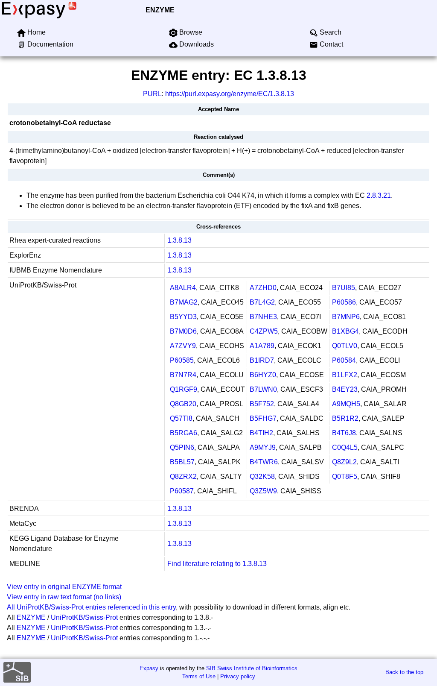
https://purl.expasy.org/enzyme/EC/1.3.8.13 (229, 93)
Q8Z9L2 (344, 462)
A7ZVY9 (183, 345)
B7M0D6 (183, 331)
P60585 (182, 360)
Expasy (149, 668)
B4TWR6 (264, 462)
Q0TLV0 (344, 345)
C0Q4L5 (345, 447)
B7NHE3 (263, 316)
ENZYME (160, 10)
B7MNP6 (346, 316)
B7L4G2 (262, 302)
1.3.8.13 (179, 240)
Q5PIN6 (182, 447)
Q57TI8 (181, 418)
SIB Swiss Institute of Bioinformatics (251, 668)
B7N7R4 (183, 374)
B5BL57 (182, 462)
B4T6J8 (344, 433)
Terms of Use (199, 676)
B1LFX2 (344, 374)
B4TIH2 (261, 433)
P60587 (182, 491)
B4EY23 (345, 389)
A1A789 (262, 345)
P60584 (344, 360)
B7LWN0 (263, 389)
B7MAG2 (184, 302)
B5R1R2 (345, 418)
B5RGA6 (183, 433)
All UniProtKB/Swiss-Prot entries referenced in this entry (91, 607)
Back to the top (404, 672)
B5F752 (262, 403)
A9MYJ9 (263, 447)
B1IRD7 (262, 360)
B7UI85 (343, 287)
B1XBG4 (345, 331)
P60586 (344, 302)
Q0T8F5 (344, 476)
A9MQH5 (346, 403)
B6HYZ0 (263, 374)
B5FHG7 (263, 418)
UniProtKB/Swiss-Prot (84, 617)
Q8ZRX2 (183, 476)
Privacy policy (237, 676)
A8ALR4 (183, 287)
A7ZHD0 (263, 287)
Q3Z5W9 (263, 491)
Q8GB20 (183, 403)
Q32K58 (262, 476)
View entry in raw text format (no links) (64, 597)
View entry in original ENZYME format (64, 586)
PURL (152, 93)
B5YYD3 (183, 316)
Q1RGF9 (183, 389)
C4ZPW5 (264, 331)
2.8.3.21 (379, 195)
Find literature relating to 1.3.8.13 (217, 563)
